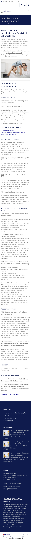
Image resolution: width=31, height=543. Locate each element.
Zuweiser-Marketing (8, 131)
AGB (23, 538)
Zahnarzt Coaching (10, 418)
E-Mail (18, 1)
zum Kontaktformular (8, 489)
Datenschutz (17, 538)
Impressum (10, 538)
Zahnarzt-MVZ (9, 420)
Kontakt (25, 537)
